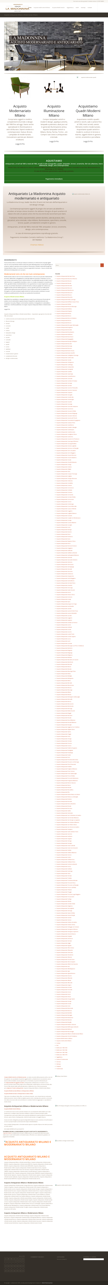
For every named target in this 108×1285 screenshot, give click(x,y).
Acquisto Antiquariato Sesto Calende (65, 845)
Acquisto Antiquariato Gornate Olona (65, 583)
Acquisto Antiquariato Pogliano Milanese (66, 769)
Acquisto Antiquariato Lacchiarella (65, 606)
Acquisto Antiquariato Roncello (64, 801)
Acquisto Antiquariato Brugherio (64, 327)
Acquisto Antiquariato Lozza (63, 639)
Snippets (58, 1066)
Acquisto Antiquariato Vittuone (64, 957)
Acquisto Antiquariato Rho (63, 792)
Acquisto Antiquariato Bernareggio (65, 1031)
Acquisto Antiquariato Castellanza (65, 425)
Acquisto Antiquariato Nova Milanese (65, 720)
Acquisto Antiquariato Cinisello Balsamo (66, 462)
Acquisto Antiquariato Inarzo (63, 592)
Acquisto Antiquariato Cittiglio (63, 469)
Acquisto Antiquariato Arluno (63, 996)
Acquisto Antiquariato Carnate (64, 385)
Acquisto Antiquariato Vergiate (64, 936)
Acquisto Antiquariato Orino (63, 736)
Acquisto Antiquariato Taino (63, 873)
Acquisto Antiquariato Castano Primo (65, 422)
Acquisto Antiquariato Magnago (64, 653)
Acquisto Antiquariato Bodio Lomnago (66, 299)
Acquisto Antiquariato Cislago (63, 464)
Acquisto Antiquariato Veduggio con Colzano (67, 927)
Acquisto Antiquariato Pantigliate (64, 750)
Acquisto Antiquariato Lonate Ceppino (66, 636)
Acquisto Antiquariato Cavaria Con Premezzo (67, 439)
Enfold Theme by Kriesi (47, 1282)
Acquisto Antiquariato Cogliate (64, 476)
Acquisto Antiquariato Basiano (64, 1020)
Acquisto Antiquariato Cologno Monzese (66, 478)
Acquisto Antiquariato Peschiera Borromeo (67, 759)
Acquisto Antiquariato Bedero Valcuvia (66, 1024)
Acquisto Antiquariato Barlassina (64, 1017)
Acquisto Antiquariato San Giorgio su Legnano (68, 820)
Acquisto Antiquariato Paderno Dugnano (66, 748)
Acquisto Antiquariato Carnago (64, 383)
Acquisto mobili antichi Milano (63, 1040)
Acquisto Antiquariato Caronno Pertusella (67, 388)
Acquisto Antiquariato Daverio (64, 532)
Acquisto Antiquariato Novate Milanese (66, 722)
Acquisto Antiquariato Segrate (64, 838)
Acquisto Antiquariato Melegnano (64, 678)
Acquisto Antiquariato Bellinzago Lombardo (67, 1027)
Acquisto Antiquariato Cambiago (64, 364)
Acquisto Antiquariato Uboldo (63, 901)
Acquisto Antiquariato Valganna (64, 906)
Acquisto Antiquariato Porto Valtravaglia (66, 773)
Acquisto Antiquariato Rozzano (64, 808)
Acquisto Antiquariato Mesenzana (65, 685)
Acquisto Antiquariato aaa (63, 966)
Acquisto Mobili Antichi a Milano (64, 1038)
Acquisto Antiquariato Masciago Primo (66, 671)
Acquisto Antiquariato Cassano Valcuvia (66, 416)
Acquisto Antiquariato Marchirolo (64, 662)
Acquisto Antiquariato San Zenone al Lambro (67, 827)
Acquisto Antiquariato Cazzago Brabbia (66, 443)
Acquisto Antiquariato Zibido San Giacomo (67, 964)
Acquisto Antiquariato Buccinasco (64, 336)
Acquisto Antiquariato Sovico (63, 866)
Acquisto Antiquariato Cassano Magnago (66, 413)
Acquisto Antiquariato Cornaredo (64, 494)
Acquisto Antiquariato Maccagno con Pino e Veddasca (70, 645)
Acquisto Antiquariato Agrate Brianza (65, 973)
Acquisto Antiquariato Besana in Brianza (66, 278)
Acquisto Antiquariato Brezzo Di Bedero (66, 318)
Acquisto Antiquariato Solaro (63, 857)
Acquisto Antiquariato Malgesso (64, 655)
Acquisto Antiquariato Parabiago (64, 752)
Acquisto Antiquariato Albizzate (64, 982)
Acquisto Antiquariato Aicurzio (64, 975)
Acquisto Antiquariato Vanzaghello (65, 908)
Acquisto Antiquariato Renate (63, 787)
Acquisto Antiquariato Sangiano (64, 829)
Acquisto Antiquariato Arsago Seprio (65, 999)
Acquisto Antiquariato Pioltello (64, 766)
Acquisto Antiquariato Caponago (64, 374)
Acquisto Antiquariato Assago (63, 1001)
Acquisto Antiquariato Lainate (63, 608)
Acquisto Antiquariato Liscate (63, 629)
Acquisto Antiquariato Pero (63, 757)
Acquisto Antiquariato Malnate (64, 657)
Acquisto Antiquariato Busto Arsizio (65, 350)
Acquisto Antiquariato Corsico (63, 501)
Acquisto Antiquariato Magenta (64, 650)
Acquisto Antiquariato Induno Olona (65, 594)
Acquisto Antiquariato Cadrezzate (65, 357)
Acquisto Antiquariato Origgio (63, 734)
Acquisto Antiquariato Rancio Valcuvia (66, 783)
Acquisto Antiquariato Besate (63, 283)
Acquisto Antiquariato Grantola (64, 585)
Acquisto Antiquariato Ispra (63, 601)
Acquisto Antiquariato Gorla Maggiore (66, 578)
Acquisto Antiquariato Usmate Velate (65, 903)
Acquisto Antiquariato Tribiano (64, 889)
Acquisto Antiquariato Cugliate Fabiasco (66, 513)
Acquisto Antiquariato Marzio (63, 666)
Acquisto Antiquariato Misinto (63, 694)
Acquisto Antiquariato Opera (63, 731)
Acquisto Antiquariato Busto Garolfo (65, 353)
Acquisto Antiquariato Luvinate (64, 643)
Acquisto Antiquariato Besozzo (64, 288)
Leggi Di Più (20, 144)
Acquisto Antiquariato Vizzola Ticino (65, 959)
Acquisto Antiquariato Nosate (63, 718)
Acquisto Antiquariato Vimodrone (64, 955)
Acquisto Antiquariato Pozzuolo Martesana (67, 778)
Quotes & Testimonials (62, 1059)
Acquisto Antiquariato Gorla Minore (65, 580)
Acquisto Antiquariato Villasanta (64, 950)
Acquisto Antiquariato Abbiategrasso (65, 968)
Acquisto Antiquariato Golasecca (64, 573)
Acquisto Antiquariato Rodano (64, 799)
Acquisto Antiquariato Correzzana (65, 499)
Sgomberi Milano (7, 1133)
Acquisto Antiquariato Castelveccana (65, 432)
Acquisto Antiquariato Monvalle (64, 699)
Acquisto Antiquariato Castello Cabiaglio (66, 427)
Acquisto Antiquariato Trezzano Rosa (65, 883)
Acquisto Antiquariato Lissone (64, 632)
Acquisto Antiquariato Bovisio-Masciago (66, 306)
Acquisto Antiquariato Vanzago (64, 910)
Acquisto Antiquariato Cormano (64, 492)
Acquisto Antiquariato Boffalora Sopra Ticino (67, 302)
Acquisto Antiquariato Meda (63, 673)
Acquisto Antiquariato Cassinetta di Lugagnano (68, 420)
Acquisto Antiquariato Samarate (64, 813)
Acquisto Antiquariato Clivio (63, 471)
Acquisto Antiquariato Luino (63, 641)
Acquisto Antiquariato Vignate (63, 945)
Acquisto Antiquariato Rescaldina (64, 790)
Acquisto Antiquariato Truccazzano (65, 896)
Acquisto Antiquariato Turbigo (63, 899)
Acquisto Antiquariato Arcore (63, 992)
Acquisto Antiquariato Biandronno (65, 290)
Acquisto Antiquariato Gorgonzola (65, 576)
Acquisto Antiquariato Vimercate (64, 952)
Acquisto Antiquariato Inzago (63, 599)
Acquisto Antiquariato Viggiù (63, 943)
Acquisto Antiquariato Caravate (64, 378)
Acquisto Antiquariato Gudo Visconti (65, 590)
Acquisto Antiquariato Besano (64, 281)
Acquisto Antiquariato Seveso (63, 855)
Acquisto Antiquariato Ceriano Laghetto (66, 446)
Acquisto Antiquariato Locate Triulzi (65, 634)
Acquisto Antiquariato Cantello (64, 371)
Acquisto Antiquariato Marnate (64, 664)
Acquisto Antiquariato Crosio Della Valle (66, 506)
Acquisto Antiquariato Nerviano (64, 715)
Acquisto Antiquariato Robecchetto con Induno (68, 794)
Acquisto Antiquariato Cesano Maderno (66, 457)
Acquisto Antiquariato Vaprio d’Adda (65, 913)
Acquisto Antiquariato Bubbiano (64, 334)
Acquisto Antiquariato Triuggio (64, 892)
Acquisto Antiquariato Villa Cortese (65, 948)
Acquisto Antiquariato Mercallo (64, 683)
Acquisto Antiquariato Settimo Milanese (66, 852)
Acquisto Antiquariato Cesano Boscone (66, 455)
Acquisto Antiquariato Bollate (63, 304)
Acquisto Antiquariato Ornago (63, 738)
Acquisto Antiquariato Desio (63, 534)
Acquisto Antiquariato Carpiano (64, 392)
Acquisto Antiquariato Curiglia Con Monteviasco (68, 518)
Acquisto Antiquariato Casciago (64, 404)
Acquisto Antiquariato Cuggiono (64, 511)
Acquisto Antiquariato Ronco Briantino (66, 804)
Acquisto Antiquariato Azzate (63, 1003)
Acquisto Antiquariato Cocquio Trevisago (66, 474)
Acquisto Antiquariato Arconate (64, 989)
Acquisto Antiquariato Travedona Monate (66, 880)
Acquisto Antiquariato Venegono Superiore (67, 931)
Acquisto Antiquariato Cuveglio (64, 525)
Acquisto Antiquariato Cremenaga (65, 504)
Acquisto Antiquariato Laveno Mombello (66, 613)
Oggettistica (59, 1057)
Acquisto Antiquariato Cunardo (64, 515)
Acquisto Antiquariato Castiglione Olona (66, 434)
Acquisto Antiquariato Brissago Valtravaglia (67, 325)
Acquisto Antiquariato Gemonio (64, 562)
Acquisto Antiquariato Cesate (63, 460)
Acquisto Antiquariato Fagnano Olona (65, 541)
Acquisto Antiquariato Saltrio (63, 811)
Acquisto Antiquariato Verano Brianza (66, 934)
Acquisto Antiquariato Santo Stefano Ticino (67, 831)
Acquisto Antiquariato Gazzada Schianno (66, 560)
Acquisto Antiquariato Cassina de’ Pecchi (66, 418)
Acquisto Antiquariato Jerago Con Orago (66, 604)
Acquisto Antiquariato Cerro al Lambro (66, 450)
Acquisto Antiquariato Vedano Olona (65, 924)
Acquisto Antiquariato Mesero (64, 687)
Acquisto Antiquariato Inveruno (64, 597)
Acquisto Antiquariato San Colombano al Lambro (68, 815)
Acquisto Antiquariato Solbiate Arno (65, 859)
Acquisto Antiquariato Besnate (64, 285)
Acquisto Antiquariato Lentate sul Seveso (66, 622)
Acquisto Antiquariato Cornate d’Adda (66, 497)
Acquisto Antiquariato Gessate (64, 569)
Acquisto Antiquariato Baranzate (64, 1008)
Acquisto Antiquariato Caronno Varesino (66, 390)
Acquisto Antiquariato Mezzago (64, 690)
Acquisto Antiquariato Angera (63, 985)
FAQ (57, 1045)
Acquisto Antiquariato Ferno (63, 543)
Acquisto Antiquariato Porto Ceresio (65, 771)
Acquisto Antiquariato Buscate (64, 343)
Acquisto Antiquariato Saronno (64, 834)
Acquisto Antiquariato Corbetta (64, 490)
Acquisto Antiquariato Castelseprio (65, 429)
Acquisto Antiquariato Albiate (63, 980)
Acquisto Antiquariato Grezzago (64, 587)
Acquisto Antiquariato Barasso (64, 1010)
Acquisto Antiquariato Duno (63, 539)
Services (58, 1061)
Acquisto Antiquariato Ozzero (63, 745)
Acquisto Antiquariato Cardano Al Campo (66, 381)
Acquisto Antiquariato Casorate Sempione (67, 406)
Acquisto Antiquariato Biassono (64, 292)
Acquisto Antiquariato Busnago (64, 346)
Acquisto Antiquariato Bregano (64, 311)
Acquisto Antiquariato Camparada (65, 367)
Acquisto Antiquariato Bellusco (64, 1029)
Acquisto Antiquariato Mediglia (64, 676)
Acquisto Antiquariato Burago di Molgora (66, 341)
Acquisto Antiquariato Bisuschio (64, 297)
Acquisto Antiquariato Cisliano (64, 467)
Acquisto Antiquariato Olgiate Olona (65, 729)
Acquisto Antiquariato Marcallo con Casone (67, 659)
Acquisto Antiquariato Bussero (64, 348)
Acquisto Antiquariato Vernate (64, 941)
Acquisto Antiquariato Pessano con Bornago (67, 762)
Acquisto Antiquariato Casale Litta (64, 397)
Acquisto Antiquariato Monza (63, 701)
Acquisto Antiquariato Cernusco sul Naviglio (67, 448)
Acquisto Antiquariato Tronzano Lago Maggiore (68, 894)
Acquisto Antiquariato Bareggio (64, 1015)
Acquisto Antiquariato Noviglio (64, 725)
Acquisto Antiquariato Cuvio (63, 527)
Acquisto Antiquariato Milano (63, 692)
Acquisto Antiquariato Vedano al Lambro (66, 922)
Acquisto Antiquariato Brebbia (64, 309)
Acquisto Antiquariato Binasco (64, 295)
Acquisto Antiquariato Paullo (63, 755)
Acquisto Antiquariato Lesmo (63, 625)
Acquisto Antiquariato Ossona (64, 743)
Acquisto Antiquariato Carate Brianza (65, 376)
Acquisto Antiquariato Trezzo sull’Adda (66, 887)
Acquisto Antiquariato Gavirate (64, 557)
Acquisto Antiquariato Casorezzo (64, 408)
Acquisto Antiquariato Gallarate (64, 550)
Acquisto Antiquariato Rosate (63, 806)
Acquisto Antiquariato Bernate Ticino (65, 276)
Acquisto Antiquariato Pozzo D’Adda (65, 776)
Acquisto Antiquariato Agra (63, 971)
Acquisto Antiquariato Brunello (64, 330)
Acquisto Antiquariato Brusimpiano (65, 332)
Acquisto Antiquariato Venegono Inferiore (67, 929)
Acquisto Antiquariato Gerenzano (64, 564)
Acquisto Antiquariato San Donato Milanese (67, 817)
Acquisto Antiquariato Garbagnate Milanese (67, 555)
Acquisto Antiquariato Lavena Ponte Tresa (67, 611)
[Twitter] (100, 7)
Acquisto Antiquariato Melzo (63, 680)
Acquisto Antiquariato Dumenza (64, 536)
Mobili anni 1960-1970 (61, 1054)
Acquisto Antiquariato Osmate (64, 741)
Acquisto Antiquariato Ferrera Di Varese (66, 546)
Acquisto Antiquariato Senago (64, 841)
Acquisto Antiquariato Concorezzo (65, 488)
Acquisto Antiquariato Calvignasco (65, 362)
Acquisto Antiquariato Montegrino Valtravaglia (68, 697)
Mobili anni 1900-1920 (61, 1048)
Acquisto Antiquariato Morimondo (64, 706)
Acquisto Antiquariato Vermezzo (64, 938)
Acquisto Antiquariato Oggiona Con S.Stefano (67, 727)
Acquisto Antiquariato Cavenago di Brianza (67, 441)
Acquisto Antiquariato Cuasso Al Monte (66, 508)
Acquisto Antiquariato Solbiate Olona (65, 862)
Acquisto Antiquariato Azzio (63, 1006)
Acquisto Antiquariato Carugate (64, 395)
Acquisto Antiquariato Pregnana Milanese (67, 780)
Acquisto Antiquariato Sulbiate (64, 869)
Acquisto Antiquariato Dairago (64, 529)
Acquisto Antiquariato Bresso (63, 316)
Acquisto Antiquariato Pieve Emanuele (66, 764)
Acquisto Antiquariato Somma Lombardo (66, 864)
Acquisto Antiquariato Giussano (64, 571)
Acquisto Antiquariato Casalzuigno (65, 399)
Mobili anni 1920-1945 (61, 1050)
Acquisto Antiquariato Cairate (63, 360)
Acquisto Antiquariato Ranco (63, 785)
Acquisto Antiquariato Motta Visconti (65, 711)
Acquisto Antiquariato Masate (63, 669)
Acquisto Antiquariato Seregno (64, 843)
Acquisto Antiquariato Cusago (63, 520)
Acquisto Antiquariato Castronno (64, 436)
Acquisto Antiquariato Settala (63, 850)
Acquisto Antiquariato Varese (63, 920)
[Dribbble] (102, 7)
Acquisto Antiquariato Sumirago (64, 871)
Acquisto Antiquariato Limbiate (64, 627)
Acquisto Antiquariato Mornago (64, 708)
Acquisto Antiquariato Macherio (64, 648)
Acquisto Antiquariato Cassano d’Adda (66, 411)
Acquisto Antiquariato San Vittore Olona (66, 824)
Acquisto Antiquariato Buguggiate (64, 339)
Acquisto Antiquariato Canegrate (64, 369)
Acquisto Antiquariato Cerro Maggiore (66, 453)
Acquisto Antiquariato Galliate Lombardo (66, 553)
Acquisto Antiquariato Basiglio (64, 1022)
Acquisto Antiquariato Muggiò (63, 713)
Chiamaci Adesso (37, 245)
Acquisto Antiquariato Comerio (64, 485)
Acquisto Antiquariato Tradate (64, 878)
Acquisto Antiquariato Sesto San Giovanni (67, 848)
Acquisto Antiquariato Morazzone (64, 704)
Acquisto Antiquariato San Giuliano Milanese (67, 822)
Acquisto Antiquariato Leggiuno (64, 618)
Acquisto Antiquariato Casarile (64, 402)
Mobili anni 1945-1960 (61, 1052)
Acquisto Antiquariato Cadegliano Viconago (67, 355)
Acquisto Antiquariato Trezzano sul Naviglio (67, 885)
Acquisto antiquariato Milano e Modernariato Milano (21, 15)
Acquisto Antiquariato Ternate (64, 876)
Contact (58, 1043)
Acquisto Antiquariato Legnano (64, 620)
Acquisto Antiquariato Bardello (64, 1013)
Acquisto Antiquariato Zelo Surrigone (65, 962)
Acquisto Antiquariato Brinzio (63, 320)
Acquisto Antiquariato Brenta (63, 313)
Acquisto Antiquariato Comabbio (64, 483)
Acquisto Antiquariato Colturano (64, 481)
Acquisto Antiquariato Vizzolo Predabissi (66, 1036)
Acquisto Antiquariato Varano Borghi (65, 915)
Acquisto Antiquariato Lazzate (64, 615)
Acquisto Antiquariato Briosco (63, 322)
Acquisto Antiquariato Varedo (63, 917)
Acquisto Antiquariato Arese (63, 994)
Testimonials (59, 1068)
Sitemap (58, 1064)
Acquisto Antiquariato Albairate (64, 978)
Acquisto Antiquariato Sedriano (64, 836)
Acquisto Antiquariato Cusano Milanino (66, 522)
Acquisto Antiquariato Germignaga (65, 567)
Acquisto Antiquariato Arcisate (64, 987)
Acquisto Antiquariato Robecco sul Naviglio (67, 797)
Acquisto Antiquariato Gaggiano (64, 548)
